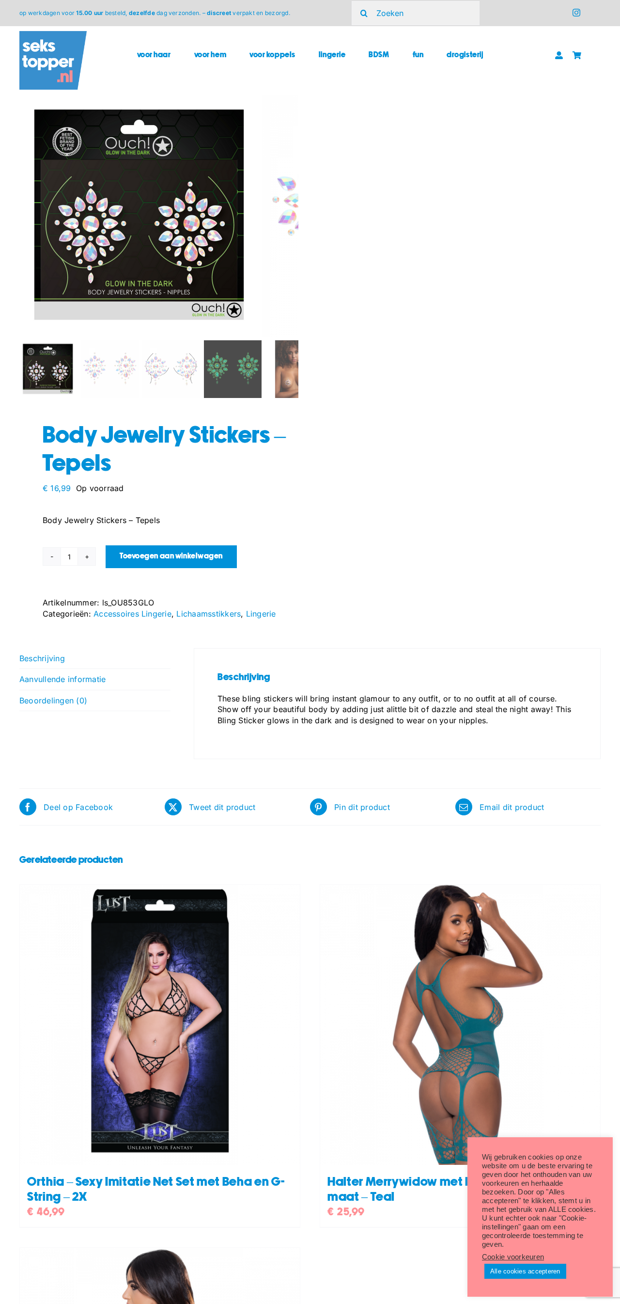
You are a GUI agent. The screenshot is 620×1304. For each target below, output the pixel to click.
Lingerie (261, 614)
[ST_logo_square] (53, 35)
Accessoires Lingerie (132, 614)
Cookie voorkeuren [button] (513, 1257)
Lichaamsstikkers (208, 614)
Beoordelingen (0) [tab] (53, 700)
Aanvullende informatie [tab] (62, 679)
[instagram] (576, 12)
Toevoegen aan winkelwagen (171, 556)
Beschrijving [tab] (42, 658)
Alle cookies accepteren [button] (525, 1271)
